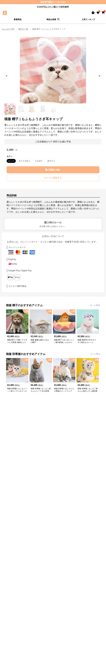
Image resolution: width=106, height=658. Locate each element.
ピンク (11, 161)
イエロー (39, 161)
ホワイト (51, 161)
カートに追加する (53, 178)
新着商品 (18, 19)
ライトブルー (24, 161)
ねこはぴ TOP (8, 29)
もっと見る (95, 305)
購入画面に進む (53, 170)
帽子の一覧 (23, 29)
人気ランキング (88, 19)
